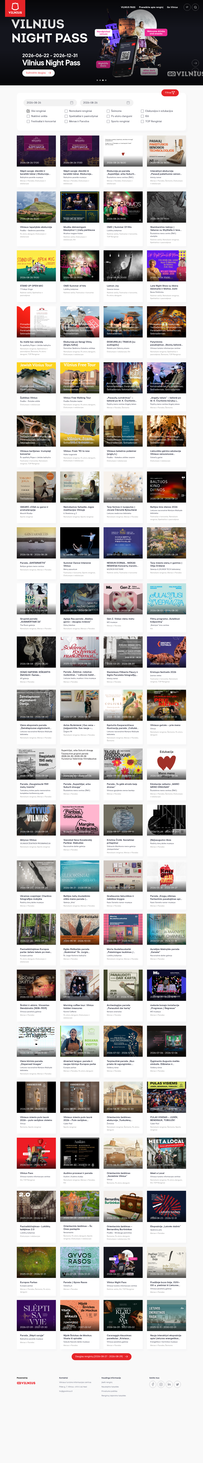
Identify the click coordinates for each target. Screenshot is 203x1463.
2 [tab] (100, 80)
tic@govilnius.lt (66, 1391)
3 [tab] (103, 80)
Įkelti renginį (107, 1382)
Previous (195, 71)
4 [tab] (105, 80)
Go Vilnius (172, 7)
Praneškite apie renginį (151, 7)
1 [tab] (97, 80)
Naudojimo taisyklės (110, 1387)
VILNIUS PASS (128, 7)
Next (195, 63)
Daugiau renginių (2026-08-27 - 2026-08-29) (99, 1356)
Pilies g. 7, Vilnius (66, 1387)
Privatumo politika (109, 1391)
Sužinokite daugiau (36, 72)
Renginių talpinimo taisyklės (114, 1396)
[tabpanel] (101, 42)
